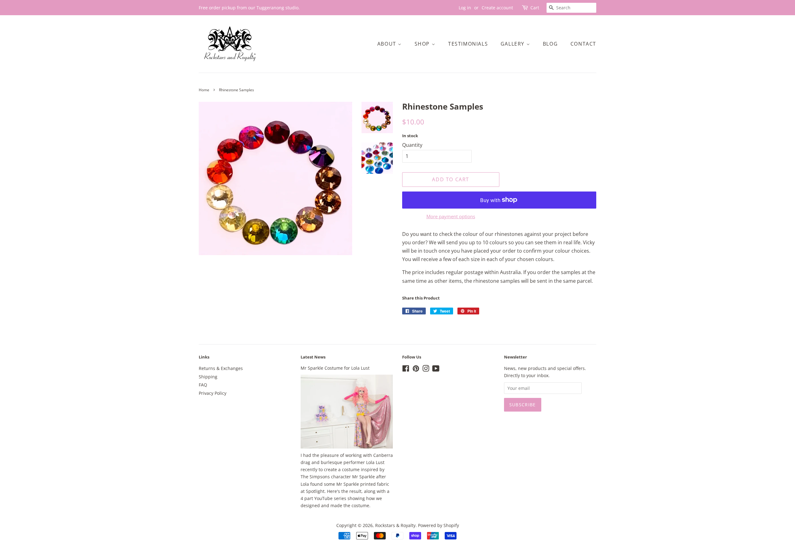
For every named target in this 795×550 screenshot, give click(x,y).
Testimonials (468, 43)
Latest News (313, 357)
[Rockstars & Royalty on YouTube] (435, 369)
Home (204, 89)
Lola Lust (375, 462)
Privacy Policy (212, 393)
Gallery (513, 43)
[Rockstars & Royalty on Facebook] (405, 369)
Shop (423, 43)
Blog (550, 43)
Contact (583, 43)
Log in (465, 8)
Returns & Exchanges (221, 368)
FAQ (203, 385)
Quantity (412, 145)
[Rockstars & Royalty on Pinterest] (415, 369)
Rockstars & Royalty (395, 525)
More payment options (450, 216)
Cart (534, 8)
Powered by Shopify (438, 525)
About (387, 43)
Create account (497, 8)
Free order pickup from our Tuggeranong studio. (249, 8)
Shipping (208, 377)
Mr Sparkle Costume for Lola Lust (335, 368)
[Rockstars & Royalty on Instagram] (425, 369)
